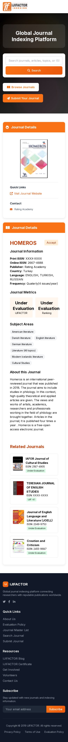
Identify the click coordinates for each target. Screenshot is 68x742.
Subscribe (55, 709)
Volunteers (10, 675)
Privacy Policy (12, 731)
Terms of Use (32, 731)
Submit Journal (13, 641)
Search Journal (13, 635)
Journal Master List (16, 630)
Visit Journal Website (28, 193)
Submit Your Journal (25, 98)
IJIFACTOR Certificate (17, 664)
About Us (9, 619)
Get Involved (11, 669)
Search (36, 70)
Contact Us (10, 680)
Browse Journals (23, 87)
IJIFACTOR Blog (13, 658)
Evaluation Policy (14, 624)
